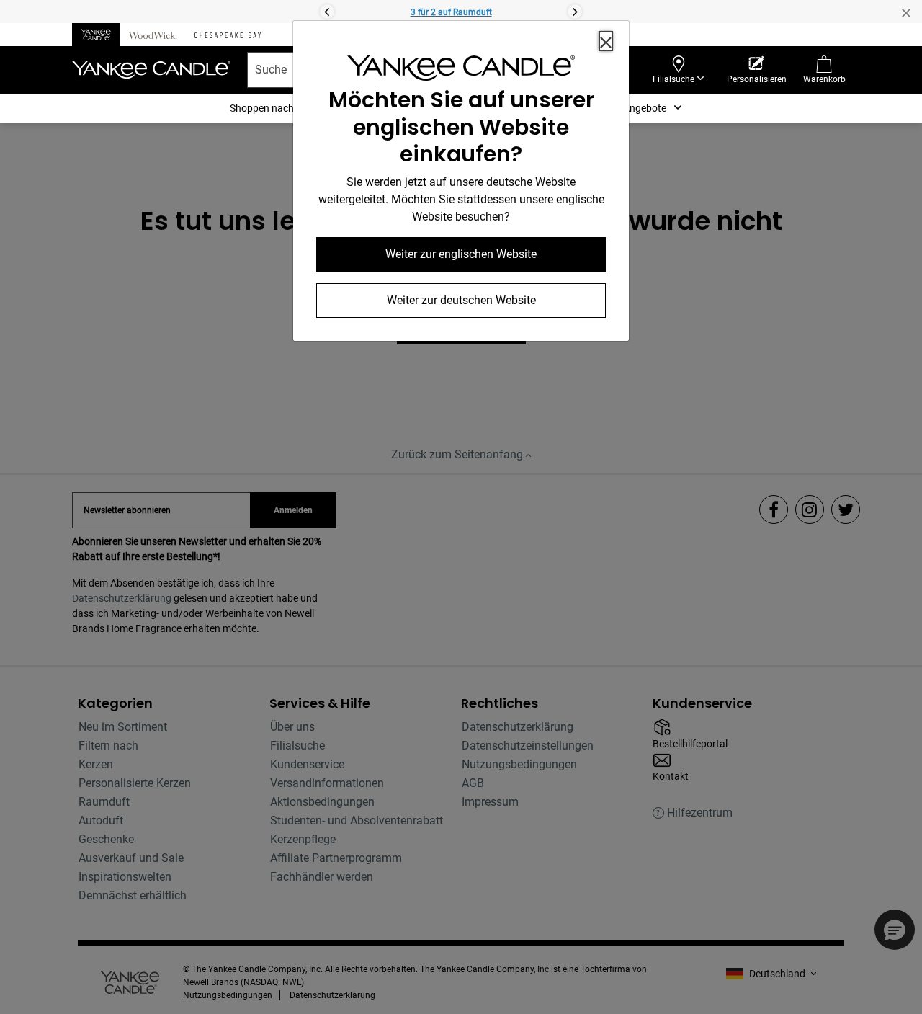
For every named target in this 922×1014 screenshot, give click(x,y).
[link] (461, 70)
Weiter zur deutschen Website (461, 300)
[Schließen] (606, 41)
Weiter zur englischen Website (461, 254)
